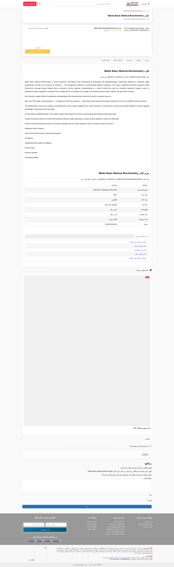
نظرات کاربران (105, 60)
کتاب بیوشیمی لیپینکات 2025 (141, 428)
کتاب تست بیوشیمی (140, 250)
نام (150, 495)
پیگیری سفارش (91, 526)
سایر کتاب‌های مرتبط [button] (141, 236)
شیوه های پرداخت (147, 526)
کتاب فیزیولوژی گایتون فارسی (115, 531)
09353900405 (125, 559)
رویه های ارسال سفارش (145, 524)
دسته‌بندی (129, 60)
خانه (148, 11)
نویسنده (138, 60)
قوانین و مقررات (91, 524)
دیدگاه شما (147, 478)
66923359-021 (114, 559)
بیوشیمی (145, 454)
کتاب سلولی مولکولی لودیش (115, 526)
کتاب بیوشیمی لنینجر (140, 246)
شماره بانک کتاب (91, 522)
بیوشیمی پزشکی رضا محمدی (138, 242)
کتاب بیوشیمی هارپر (140, 254)
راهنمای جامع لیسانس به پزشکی (114, 534)
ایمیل (149, 500)
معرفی (147, 60)
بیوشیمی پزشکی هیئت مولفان (137, 258)
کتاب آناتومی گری (119, 522)
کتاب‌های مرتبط (118, 60)
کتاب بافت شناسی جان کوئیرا (115, 529)
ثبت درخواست (45, 530)
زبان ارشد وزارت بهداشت (116, 524)
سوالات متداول (92, 529)
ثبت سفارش (148, 522)
